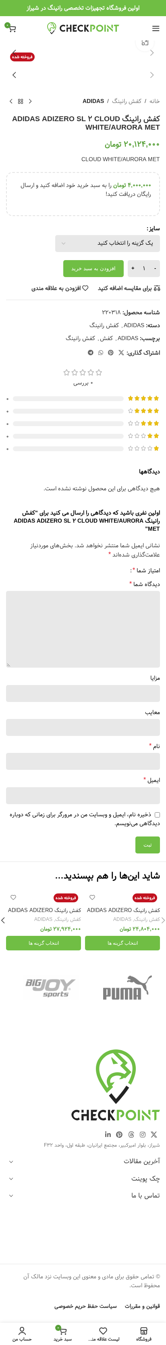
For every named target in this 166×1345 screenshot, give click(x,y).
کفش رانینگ (126, 101)
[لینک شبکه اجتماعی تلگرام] (90, 353)
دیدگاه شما (144, 584)
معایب (152, 712)
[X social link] (121, 353)
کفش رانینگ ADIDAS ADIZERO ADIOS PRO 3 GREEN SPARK (123, 913)
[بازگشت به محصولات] (20, 102)
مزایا (155, 678)
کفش (106, 338)
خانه (154, 101)
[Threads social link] (131, 1135)
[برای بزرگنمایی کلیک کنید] (145, 43)
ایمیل (151, 780)
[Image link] (115, 1085)
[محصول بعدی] (11, 102)
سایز (154, 228)
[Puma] (127, 987)
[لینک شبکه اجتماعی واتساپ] (101, 353)
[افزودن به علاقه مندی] (92, 898)
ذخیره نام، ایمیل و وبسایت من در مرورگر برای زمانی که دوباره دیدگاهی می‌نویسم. (85, 819)
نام (154, 746)
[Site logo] (83, 28)
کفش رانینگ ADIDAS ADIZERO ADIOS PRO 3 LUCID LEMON (44, 913)
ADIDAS (93, 101)
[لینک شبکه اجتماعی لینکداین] (107, 1135)
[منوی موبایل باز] (156, 28)
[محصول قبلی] (30, 102)
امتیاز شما (146, 570)
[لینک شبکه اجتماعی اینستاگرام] (142, 1135)
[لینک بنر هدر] (83, 8)
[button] (152, 53)
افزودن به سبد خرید (93, 268)
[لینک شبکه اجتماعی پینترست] (111, 353)
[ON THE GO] (50, 987)
